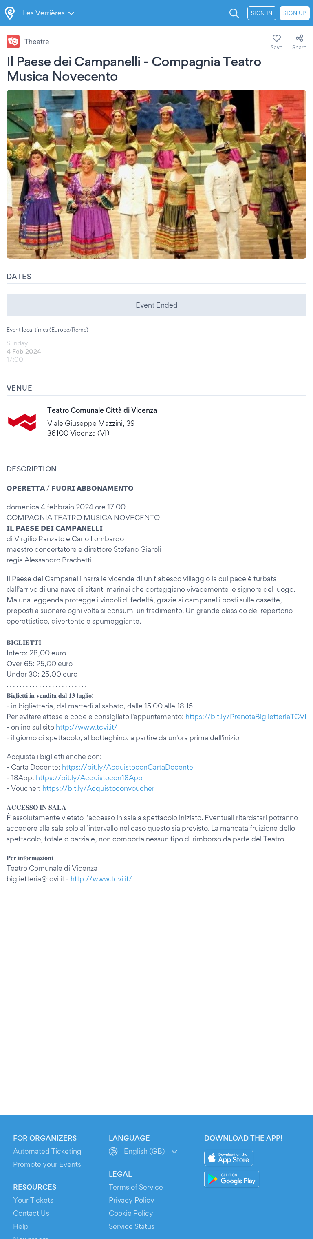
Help (21, 1226)
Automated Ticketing (47, 1151)
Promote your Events (47, 1164)
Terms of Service (136, 1187)
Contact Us (31, 1213)
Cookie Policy (131, 1213)
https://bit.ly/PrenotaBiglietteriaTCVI (245, 716)
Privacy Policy (131, 1200)
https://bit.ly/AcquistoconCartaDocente (127, 767)
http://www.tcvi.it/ (86, 727)
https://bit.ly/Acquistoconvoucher (98, 788)
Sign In (262, 13)
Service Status (131, 1226)
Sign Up (294, 13)
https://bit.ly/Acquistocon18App (89, 777)
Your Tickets (33, 1200)
